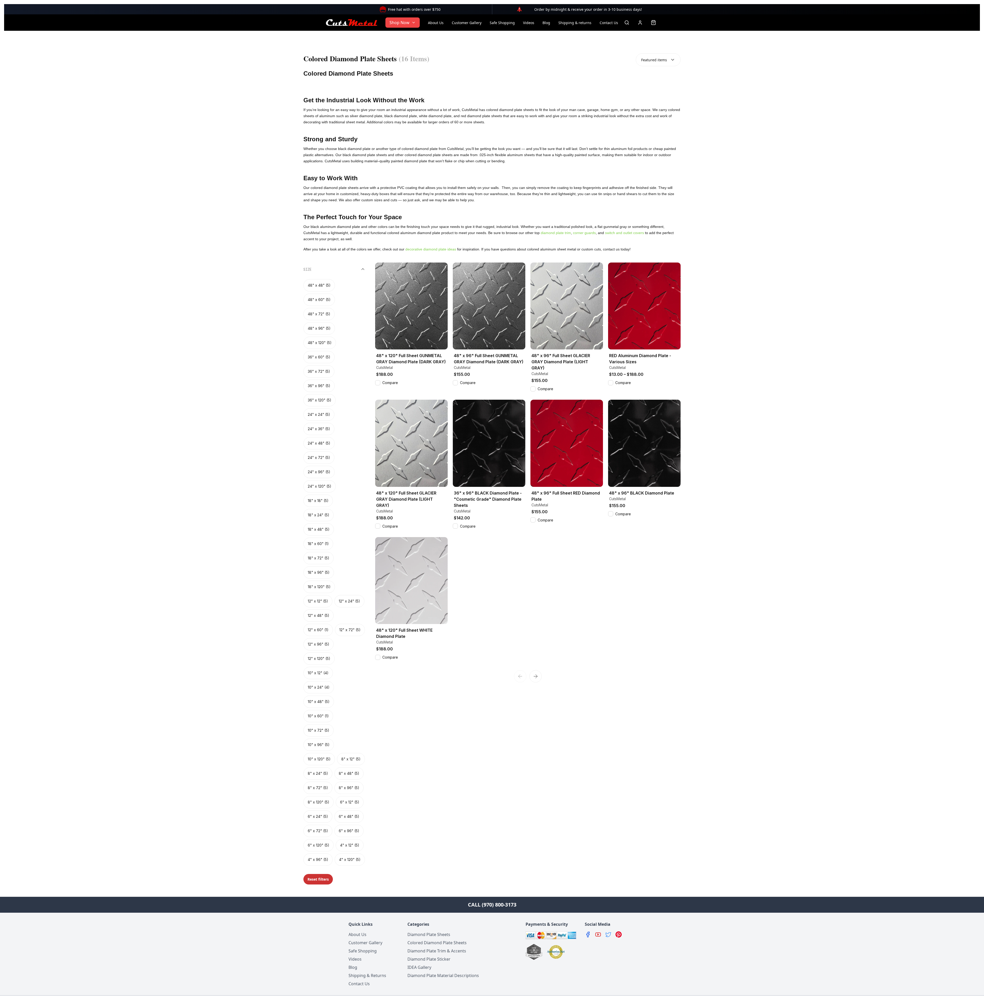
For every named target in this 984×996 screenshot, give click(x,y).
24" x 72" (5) (319, 457)
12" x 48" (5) (318, 615)
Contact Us (609, 22)
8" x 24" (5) (318, 773)
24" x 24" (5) (319, 414)
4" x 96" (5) (318, 859)
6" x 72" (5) (318, 831)
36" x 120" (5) (319, 400)
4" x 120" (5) (350, 859)
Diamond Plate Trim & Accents (436, 951)
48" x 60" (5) (319, 299)
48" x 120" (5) (320, 342)
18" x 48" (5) (319, 529)
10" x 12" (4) (318, 673)
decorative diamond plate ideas (430, 249)
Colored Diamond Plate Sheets (437, 942)
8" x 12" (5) (351, 759)
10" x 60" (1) (318, 716)
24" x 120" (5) (319, 486)
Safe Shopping (502, 22)
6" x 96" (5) (349, 831)
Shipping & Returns (367, 975)
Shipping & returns (574, 22)
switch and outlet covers (624, 233)
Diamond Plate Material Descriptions (443, 975)
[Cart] (653, 22)
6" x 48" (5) (349, 816)
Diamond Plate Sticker (428, 959)
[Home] (351, 22)
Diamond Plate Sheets (428, 934)
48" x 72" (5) (319, 314)
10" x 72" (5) (318, 730)
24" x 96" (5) (319, 472)
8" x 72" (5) (318, 788)
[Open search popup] (626, 22)
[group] (334, 572)
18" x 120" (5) (319, 587)
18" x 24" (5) (318, 515)
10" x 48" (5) (319, 701)
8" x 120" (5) (318, 802)
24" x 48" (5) (319, 443)
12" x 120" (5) (319, 658)
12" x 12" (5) (318, 601)
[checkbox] (377, 382)
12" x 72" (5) (350, 630)
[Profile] (640, 22)
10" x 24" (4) (319, 687)
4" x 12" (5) (349, 845)
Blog (546, 22)
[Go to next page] (535, 676)
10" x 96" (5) (319, 744)
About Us (436, 22)
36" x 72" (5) (319, 371)
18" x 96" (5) (319, 572)
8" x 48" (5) (349, 773)
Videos (528, 22)
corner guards (584, 233)
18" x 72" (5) (318, 558)
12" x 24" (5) (349, 601)
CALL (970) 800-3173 (492, 904)
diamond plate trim (556, 233)
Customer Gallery (466, 22)
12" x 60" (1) (318, 630)
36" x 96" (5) (319, 386)
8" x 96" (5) (349, 788)
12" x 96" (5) (318, 644)
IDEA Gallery (419, 967)
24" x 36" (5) (319, 429)
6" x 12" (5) (349, 802)
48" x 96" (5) (319, 328)
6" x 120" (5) (318, 845)
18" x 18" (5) (318, 500)
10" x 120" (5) (319, 759)
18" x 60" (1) (318, 543)
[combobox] (658, 59)
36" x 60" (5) (319, 357)
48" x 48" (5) (319, 285)
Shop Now (399, 22)
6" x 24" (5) (318, 816)
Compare (390, 382)
